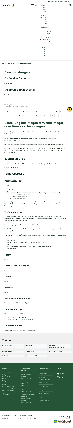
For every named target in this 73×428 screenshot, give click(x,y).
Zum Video (7, 83)
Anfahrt (7, 394)
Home (4, 63)
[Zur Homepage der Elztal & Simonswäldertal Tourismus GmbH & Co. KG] (62, 421)
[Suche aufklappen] (70, 5)
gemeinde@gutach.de (9, 386)
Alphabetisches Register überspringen (16, 107)
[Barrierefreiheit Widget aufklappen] (69, 110)
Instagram (62, 377)
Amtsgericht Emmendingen (12, 167)
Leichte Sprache (53, 1)
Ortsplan (41, 397)
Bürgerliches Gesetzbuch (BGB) (13, 314)
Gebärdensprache (64, 1)
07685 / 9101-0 (10, 388)
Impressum (15, 415)
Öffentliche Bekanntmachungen (45, 378)
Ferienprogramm (44, 390)
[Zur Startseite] (64, 417)
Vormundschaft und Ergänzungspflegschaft (17, 303)
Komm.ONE (33, 418)
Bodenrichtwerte (44, 400)
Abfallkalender (43, 383)
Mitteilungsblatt (49, 30)
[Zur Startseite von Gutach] (16, 5)
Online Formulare (46, 19)
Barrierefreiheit (6, 415)
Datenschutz (23, 415)
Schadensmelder (49, 40)
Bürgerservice (44, 8)
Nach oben (69, 405)
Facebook (62, 374)
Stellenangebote (45, 51)
